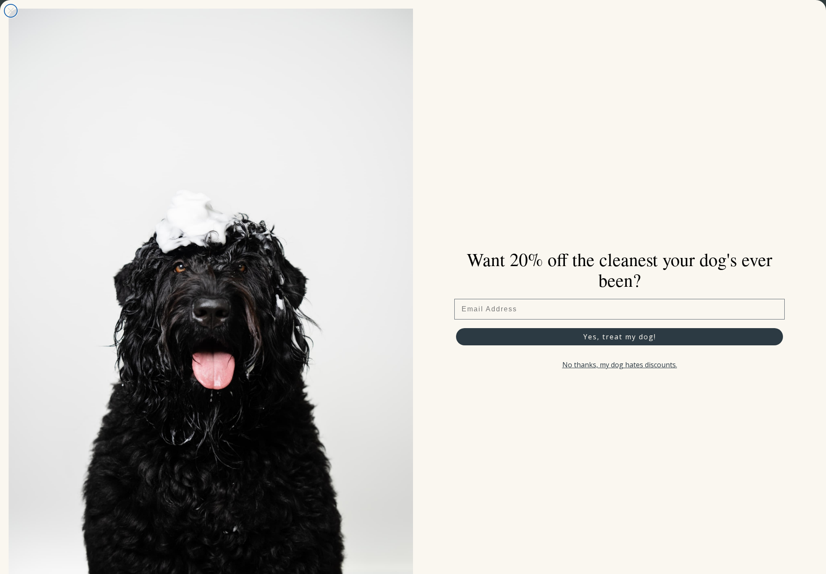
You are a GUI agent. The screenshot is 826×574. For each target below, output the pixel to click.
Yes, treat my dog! (619, 336)
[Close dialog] (10, 10)
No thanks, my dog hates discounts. (619, 364)
